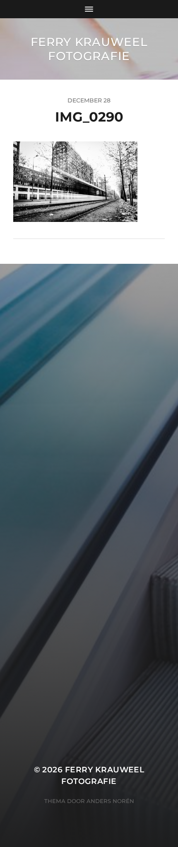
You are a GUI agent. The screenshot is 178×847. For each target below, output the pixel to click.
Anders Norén (110, 801)
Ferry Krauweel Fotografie (89, 49)
